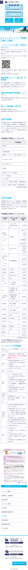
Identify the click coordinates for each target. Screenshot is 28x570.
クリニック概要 (6, 491)
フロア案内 (5, 528)
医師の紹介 (5, 499)
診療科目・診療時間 (7, 495)
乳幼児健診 (5, 520)
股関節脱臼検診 (6, 524)
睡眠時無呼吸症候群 (7, 512)
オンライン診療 (6, 503)
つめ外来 (4, 508)
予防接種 (4, 516)
